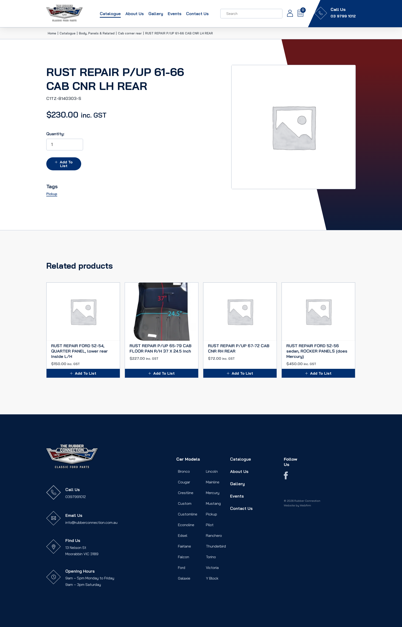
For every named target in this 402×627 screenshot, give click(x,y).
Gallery (155, 13)
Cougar (184, 482)
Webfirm (305, 505)
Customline (187, 514)
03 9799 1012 (343, 16)
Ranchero (214, 535)
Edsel (182, 535)
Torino (211, 556)
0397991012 (75, 496)
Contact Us (197, 13)
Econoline (186, 524)
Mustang (213, 503)
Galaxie (184, 578)
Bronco (184, 471)
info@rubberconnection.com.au (91, 522)
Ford (181, 567)
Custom (184, 503)
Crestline (185, 492)
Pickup (211, 514)
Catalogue (110, 13)
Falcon (183, 556)
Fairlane (184, 546)
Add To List (66, 164)
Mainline (212, 482)
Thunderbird (216, 546)
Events (174, 13)
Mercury (212, 492)
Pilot (210, 524)
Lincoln (212, 471)
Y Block (212, 578)
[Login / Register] (287, 14)
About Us (134, 13)
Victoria (212, 567)
